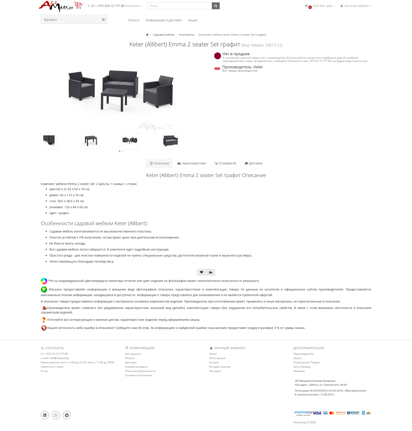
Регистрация (217, 358)
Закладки (215, 371)
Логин (213, 354)
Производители (304, 354)
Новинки (299, 371)
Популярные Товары (307, 362)
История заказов (219, 366)
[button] (320, 6)
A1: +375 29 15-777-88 (54, 354)
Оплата (129, 358)
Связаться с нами (52, 366)
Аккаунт (214, 362)
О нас (44, 371)
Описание (161, 163)
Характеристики (193, 163)
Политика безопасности (140, 371)
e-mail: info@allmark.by (55, 358)
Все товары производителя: (240, 70)
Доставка (255, 163)
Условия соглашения (138, 375)
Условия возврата (136, 366)
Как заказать (133, 354)
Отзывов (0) (227, 163)
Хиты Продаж (302, 366)
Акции (298, 358)
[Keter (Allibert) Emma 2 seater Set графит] (122, 92)
